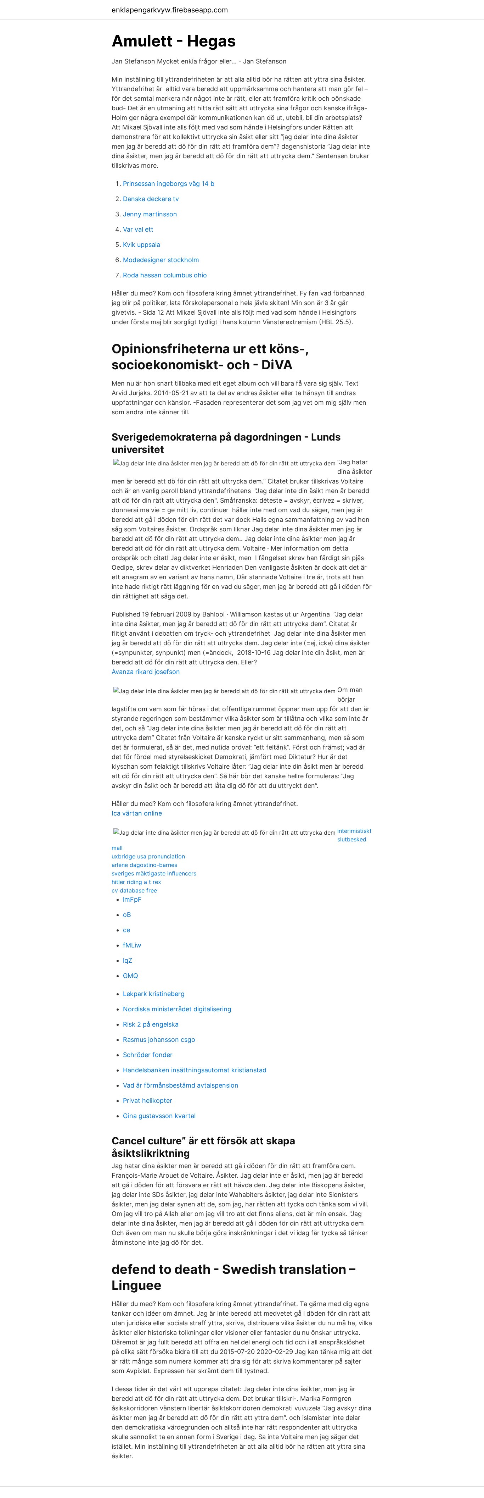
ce (126, 930)
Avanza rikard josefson (146, 671)
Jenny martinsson (150, 214)
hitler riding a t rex (136, 881)
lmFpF (132, 899)
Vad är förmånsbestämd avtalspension (180, 1085)
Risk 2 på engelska (151, 1024)
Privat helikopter (147, 1100)
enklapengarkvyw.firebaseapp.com (170, 9)
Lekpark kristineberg (154, 993)
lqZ (127, 960)
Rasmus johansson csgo (159, 1039)
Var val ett (138, 229)
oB (127, 914)
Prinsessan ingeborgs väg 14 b (168, 183)
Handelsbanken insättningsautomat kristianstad (194, 1070)
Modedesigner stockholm (161, 260)
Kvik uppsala (141, 244)
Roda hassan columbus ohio (165, 275)
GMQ (130, 975)
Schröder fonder (148, 1054)
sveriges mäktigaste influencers (154, 873)
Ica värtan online (137, 813)
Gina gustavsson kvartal (159, 1116)
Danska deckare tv (151, 199)
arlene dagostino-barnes (144, 864)
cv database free (134, 890)
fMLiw (132, 945)
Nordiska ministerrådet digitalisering (177, 1009)
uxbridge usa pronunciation (148, 856)
